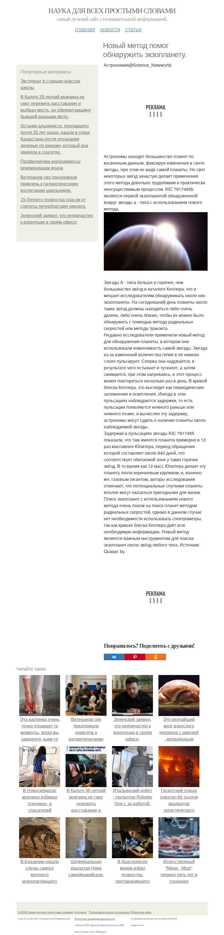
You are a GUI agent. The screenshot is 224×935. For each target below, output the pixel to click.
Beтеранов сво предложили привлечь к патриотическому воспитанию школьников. (49, 184)
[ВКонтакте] (114, 657)
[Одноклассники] (155, 657)
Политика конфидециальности (94, 919)
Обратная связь (141, 912)
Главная (85, 29)
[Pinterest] (135, 657)
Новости (110, 29)
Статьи (133, 29)
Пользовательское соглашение (109, 912)
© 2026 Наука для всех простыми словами (45, 912)
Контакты (80, 912)
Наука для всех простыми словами (111, 10)
